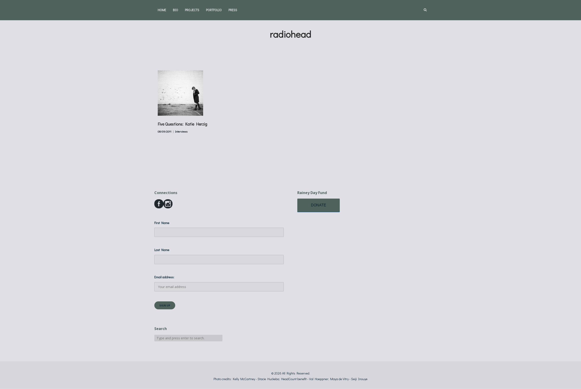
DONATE (318, 205)
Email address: (164, 277)
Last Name (161, 250)
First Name (161, 223)
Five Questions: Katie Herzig (182, 124)
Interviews (181, 131)
